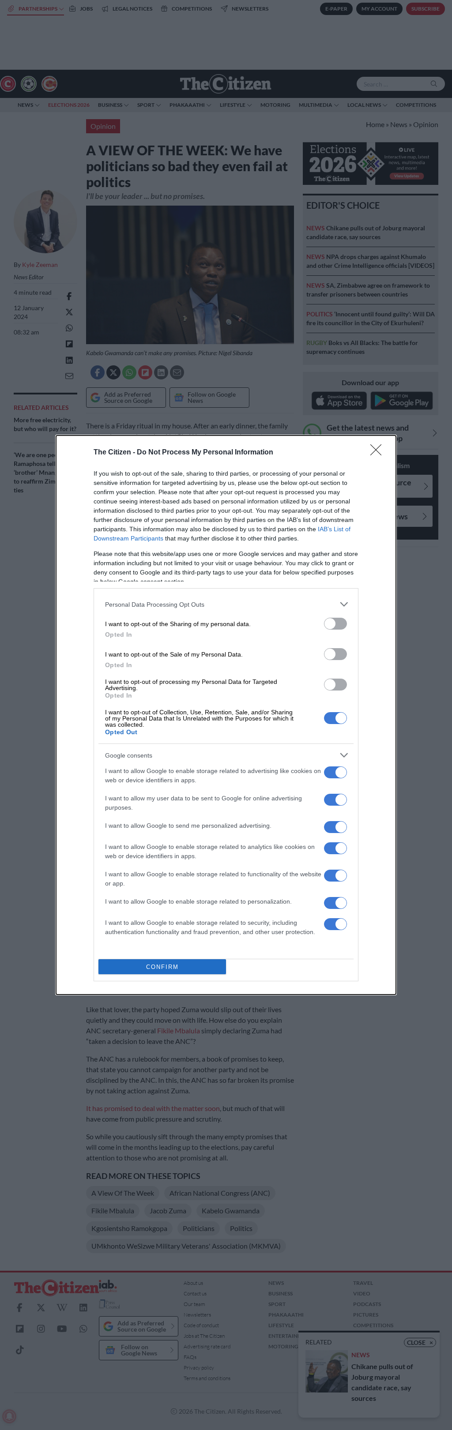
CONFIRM (162, 967)
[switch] (335, 624)
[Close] (378, 452)
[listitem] (226, 604)
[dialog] (226, 715)
